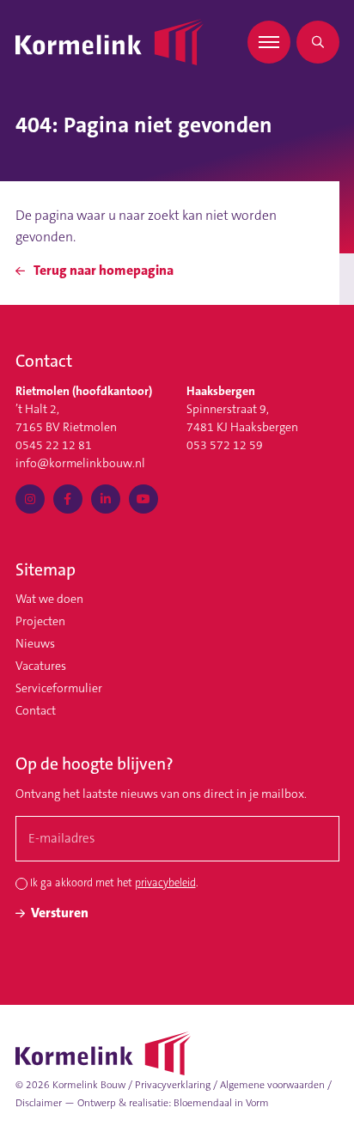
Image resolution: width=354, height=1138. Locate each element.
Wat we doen (49, 598)
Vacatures (40, 665)
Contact (35, 710)
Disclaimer (38, 1103)
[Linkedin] (105, 499)
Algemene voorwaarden (272, 1085)
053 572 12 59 (224, 445)
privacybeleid (165, 883)
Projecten (40, 621)
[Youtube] (143, 499)
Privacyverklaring (173, 1085)
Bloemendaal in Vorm (221, 1103)
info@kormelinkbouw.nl (80, 463)
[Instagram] (30, 499)
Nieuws (35, 643)
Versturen (59, 913)
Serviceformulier (58, 688)
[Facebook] (67, 499)
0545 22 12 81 (53, 445)
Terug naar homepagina (102, 270)
